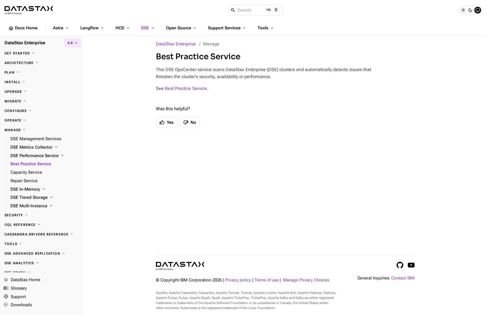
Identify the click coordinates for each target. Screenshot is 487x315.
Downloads (17, 304)
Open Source (181, 27)
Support (14, 296)
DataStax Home (21, 279)
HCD (123, 27)
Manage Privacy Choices (306, 280)
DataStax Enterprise (176, 44)
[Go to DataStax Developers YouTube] (411, 265)
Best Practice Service (186, 88)
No (189, 122)
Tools (266, 27)
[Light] (463, 10)
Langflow (92, 27)
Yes (167, 122)
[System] (477, 10)
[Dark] (470, 10)
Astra (61, 27)
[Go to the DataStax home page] (180, 266)
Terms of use (266, 280)
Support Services (227, 27)
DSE (148, 27)
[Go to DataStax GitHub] (400, 265)
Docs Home (22, 28)
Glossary (15, 288)
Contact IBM (403, 278)
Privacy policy (238, 280)
